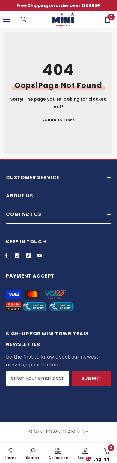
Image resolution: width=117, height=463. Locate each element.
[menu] (6, 19)
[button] (101, 459)
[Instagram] (17, 256)
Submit (91, 378)
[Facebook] (6, 256)
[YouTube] (39, 256)
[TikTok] (28, 256)
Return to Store (58, 120)
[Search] (23, 19)
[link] (33, 453)
